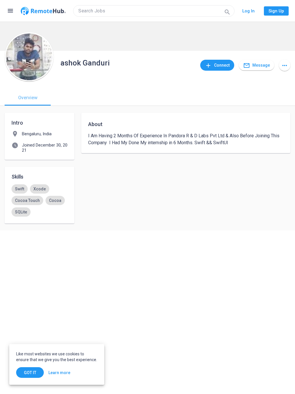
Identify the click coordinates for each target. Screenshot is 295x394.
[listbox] (39, 200)
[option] (20, 189)
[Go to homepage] (43, 11)
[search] (154, 11)
